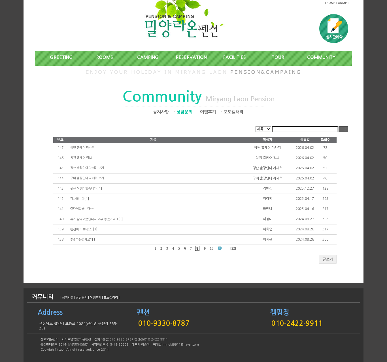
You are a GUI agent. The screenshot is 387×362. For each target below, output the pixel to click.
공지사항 (161, 112)
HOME (331, 3)
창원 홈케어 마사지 (82, 147)
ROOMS (104, 57)
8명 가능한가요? (81, 239)
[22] (233, 248)
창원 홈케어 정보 (81, 157)
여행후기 (208, 112)
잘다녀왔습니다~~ (82, 208)
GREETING (61, 57)
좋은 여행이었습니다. (83, 188)
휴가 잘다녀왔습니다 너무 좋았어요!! (94, 219)
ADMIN (343, 3)
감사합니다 (77, 198)
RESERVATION (191, 57)
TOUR (278, 57)
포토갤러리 (233, 112)
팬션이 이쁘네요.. (81, 229)
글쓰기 (328, 259)
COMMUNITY (321, 57)
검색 (346, 129)
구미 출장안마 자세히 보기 (87, 178)
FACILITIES (234, 57)
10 (211, 248)
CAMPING (148, 57)
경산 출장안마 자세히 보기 (87, 168)
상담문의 (81, 297)
